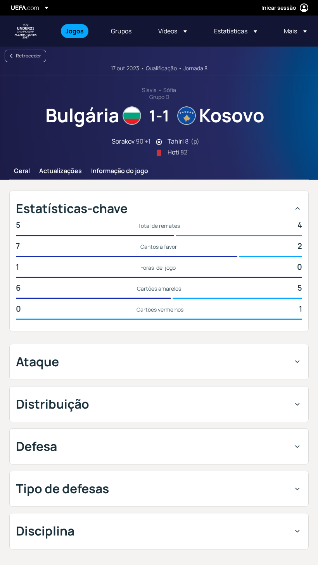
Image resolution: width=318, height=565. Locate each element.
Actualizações (60, 171)
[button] (172, 31)
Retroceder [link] (28, 55)
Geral (22, 171)
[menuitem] (78, 31)
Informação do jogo (119, 171)
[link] (74, 31)
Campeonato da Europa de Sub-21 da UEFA (25, 31)
